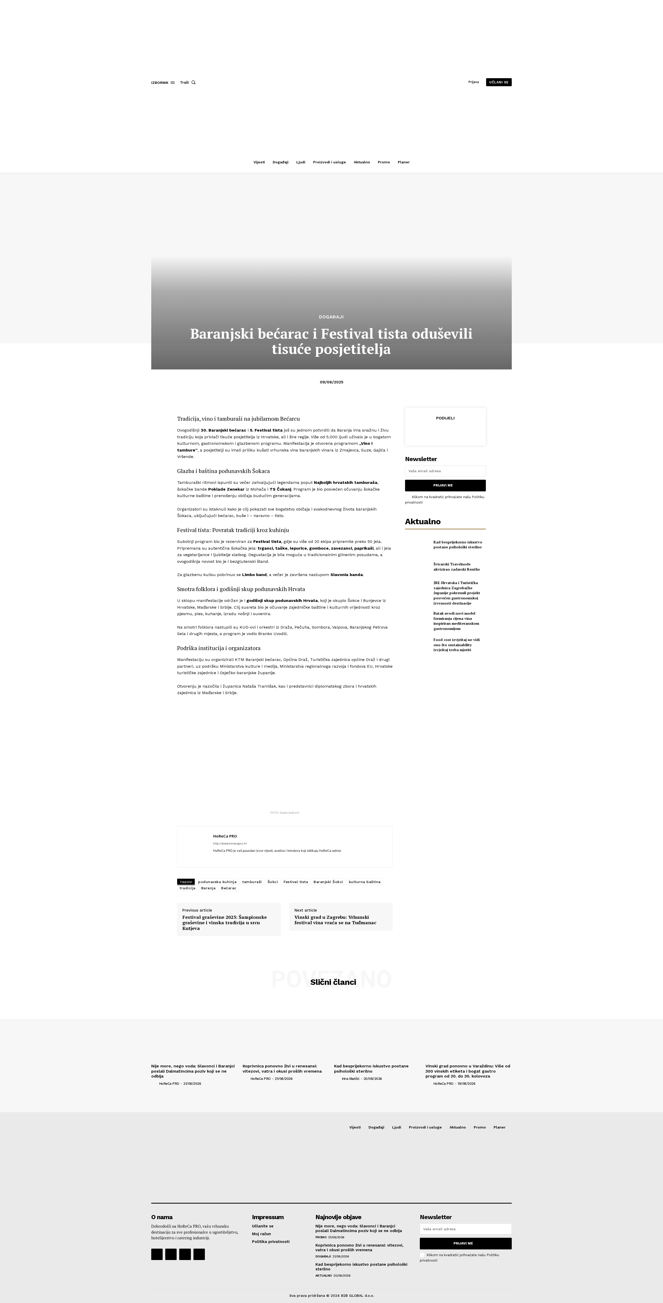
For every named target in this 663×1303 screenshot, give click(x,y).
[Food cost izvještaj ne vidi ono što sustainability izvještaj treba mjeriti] (417, 644)
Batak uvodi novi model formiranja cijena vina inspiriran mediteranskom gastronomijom (456, 621)
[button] (189, 82)
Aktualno (323, 1275)
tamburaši (252, 882)
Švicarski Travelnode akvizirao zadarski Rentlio (457, 567)
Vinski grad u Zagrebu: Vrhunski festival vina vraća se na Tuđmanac (335, 920)
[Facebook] (421, 431)
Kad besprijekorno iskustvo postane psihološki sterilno (458, 545)
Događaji (331, 317)
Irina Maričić (350, 1079)
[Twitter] (433, 431)
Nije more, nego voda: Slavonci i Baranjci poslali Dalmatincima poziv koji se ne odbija (193, 1071)
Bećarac (228, 888)
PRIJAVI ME (443, 485)
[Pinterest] (445, 431)
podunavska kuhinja (217, 882)
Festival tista (296, 882)
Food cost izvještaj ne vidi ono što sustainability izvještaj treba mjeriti (457, 644)
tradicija (187, 888)
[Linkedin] (215, 858)
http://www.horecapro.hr (230, 843)
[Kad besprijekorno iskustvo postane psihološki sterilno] (417, 544)
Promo (321, 1237)
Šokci (273, 882)
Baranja (208, 888)
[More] (469, 431)
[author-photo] (154, 1083)
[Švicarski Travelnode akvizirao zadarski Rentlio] (417, 566)
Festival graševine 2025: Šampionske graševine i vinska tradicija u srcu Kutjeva (224, 922)
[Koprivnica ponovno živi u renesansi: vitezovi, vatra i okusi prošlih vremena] (286, 1029)
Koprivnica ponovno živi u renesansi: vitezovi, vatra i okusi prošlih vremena (282, 1068)
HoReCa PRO (225, 836)
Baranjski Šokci (328, 882)
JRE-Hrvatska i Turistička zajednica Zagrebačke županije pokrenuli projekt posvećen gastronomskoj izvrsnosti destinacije (457, 592)
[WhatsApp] (457, 431)
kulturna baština (365, 882)
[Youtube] (199, 1254)
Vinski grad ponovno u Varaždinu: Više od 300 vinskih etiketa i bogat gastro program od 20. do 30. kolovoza (468, 1071)
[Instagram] (171, 1254)
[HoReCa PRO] (195, 847)
